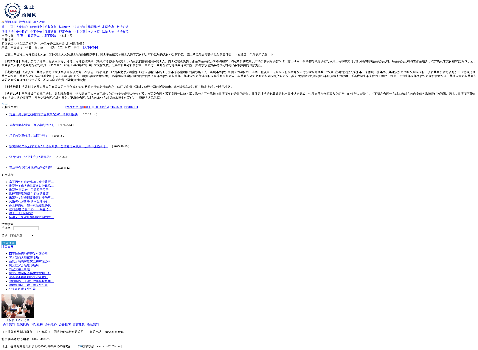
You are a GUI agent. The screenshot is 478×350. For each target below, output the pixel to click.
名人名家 (94, 31)
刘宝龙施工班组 (19, 269)
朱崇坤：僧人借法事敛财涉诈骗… (31, 185)
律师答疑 (51, 31)
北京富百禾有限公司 (22, 289)
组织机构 (23, 324)
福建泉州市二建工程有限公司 (28, 285)
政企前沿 (22, 26)
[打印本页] (116, 107)
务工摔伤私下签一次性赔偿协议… (31, 205)
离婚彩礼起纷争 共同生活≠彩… (29, 201)
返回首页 (11, 22)
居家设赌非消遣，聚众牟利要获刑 (31, 125)
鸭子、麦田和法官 (21, 213)
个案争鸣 (36, 31)
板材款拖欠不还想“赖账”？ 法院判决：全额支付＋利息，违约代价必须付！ (58, 146)
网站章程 (37, 324)
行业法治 (7, 31)
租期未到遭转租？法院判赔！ (28, 135)
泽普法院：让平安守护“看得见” (30, 157)
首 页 (7, 26)
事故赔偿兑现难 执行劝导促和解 (30, 167)
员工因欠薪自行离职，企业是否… (31, 181)
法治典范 (122, 31)
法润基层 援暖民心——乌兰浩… (30, 209)
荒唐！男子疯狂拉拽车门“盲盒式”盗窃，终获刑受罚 (43, 114)
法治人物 (108, 31)
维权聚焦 (51, 26)
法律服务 (65, 26)
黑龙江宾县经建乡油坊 (24, 265)
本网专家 (108, 26)
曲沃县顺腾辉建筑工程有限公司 (30, 261)
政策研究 (36, 26)
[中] (90, 47)
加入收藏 (39, 22)
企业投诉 (22, 31)
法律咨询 (79, 26)
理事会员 (65, 31)
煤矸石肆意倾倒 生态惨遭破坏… (30, 193)
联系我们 (93, 324)
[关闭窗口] (131, 107)
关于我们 (9, 324)
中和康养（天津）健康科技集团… (31, 281)
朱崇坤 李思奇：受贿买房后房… (30, 189)
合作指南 (65, 324)
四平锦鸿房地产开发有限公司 (28, 253)
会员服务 (51, 324)
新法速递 (122, 26)
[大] (85, 47)
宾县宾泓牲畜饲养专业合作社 (28, 277)
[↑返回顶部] (101, 107)
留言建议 (79, 324)
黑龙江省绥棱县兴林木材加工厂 (30, 273)
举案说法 (50, 35)
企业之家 (79, 31)
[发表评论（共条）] (79, 107)
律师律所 (94, 26)
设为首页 (25, 22)
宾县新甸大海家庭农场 (24, 257)
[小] (95, 47)
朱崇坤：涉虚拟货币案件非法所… (31, 197)
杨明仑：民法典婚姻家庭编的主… (31, 217)
